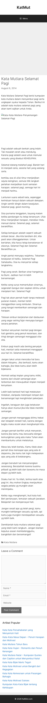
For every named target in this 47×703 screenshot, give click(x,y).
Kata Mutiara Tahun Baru (15, 644)
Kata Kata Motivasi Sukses (16, 680)
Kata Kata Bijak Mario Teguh (17, 662)
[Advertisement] (23, 49)
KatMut (23, 7)
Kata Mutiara (10, 542)
